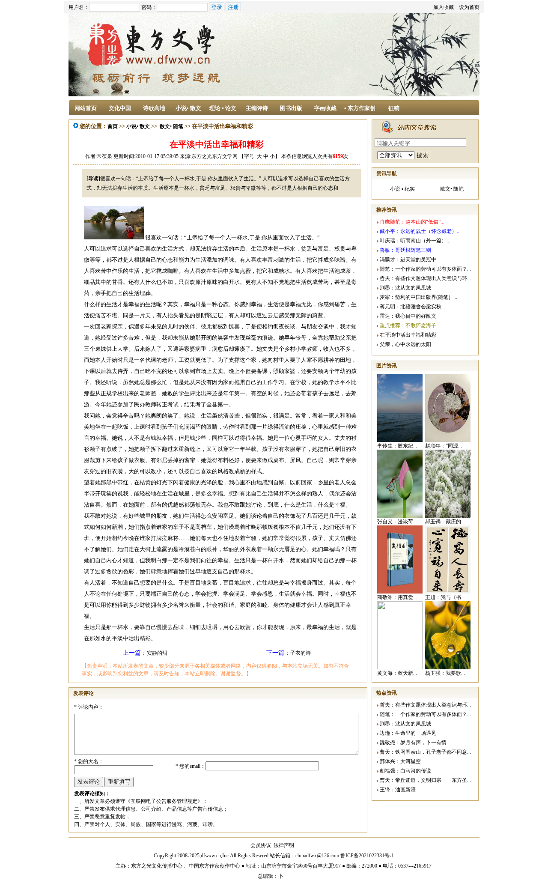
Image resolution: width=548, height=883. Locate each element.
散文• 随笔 (171, 126)
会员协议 (260, 845)
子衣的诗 (300, 653)
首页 (112, 126)
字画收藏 (325, 108)
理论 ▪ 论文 (222, 108)
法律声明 (284, 845)
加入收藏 (443, 7)
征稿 (393, 108)
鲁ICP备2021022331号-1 (367, 856)
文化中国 (120, 108)
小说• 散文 (188, 108)
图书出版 (291, 108)
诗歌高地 (154, 108)
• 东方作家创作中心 (359, 110)
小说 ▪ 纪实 (402, 189)
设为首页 (469, 7)
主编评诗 (257, 108)
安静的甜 (157, 653)
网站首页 (85, 108)
